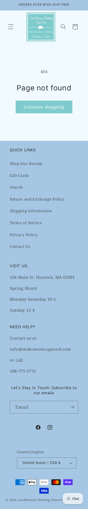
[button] (11, 27)
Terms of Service (26, 222)
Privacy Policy (24, 234)
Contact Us (20, 246)
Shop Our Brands (26, 163)
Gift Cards (19, 175)
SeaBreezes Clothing (34, 500)
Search (16, 187)
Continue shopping (44, 107)
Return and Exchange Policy (37, 199)
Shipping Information (31, 210)
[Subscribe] (72, 407)
